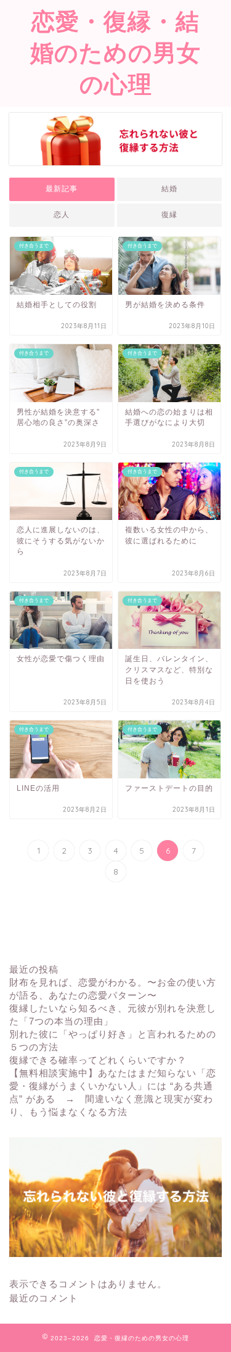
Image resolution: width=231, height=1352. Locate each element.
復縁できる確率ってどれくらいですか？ (98, 1060)
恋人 (62, 214)
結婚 (169, 188)
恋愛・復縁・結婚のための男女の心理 (115, 52)
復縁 (169, 214)
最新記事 (62, 188)
